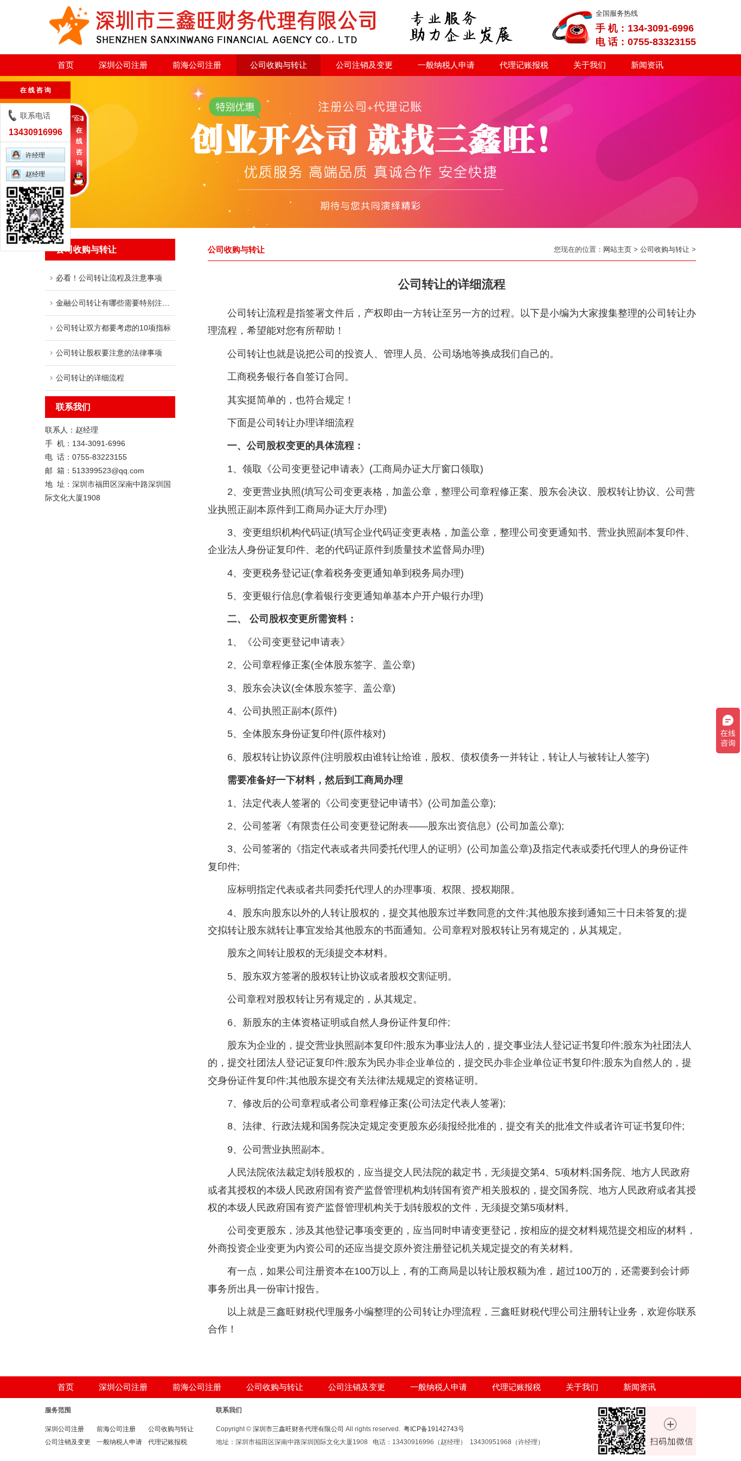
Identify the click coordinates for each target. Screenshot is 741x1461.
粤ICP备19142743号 (434, 1429)
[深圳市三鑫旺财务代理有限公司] (289, 49)
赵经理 (35, 174)
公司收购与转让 (278, 64)
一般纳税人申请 (446, 64)
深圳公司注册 (123, 64)
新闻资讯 (647, 64)
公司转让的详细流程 (90, 377)
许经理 (35, 155)
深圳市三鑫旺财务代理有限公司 (298, 1429)
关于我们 (589, 64)
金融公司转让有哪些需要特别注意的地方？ (128, 302)
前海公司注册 (197, 64)
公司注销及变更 (364, 64)
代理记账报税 (524, 64)
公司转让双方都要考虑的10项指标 (113, 327)
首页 (66, 64)
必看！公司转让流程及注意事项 (109, 278)
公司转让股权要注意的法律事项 (109, 352)
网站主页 (617, 249)
